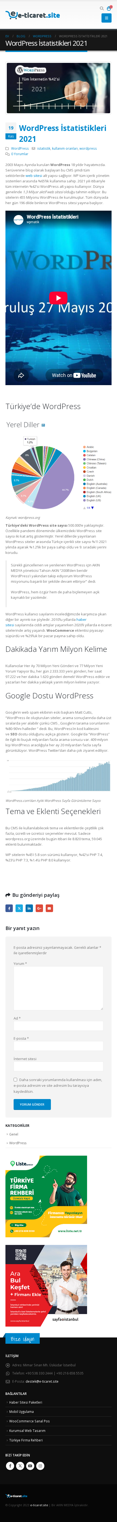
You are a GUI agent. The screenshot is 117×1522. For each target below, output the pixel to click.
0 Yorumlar (19, 154)
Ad (17, 1018)
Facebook (9, 908)
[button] (102, 8)
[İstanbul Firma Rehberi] (46, 1285)
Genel (13, 1134)
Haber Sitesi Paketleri (25, 1402)
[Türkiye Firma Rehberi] (46, 1196)
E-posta (49, 908)
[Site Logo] (32, 15)
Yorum (20, 963)
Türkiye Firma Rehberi (26, 1440)
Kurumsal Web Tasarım (27, 1430)
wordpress (88, 148)
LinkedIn (29, 908)
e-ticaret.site (39, 1505)
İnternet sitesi (25, 1058)
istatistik (43, 148)
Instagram (40, 1466)
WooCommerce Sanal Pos (29, 1421)
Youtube (30, 1466)
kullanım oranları (65, 148)
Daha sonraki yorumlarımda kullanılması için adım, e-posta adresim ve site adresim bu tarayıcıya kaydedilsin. (58, 1085)
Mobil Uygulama (21, 1411)
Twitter (19, 908)
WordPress (20, 148)
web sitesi (34, 175)
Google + (39, 908)
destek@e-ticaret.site (42, 1381)
